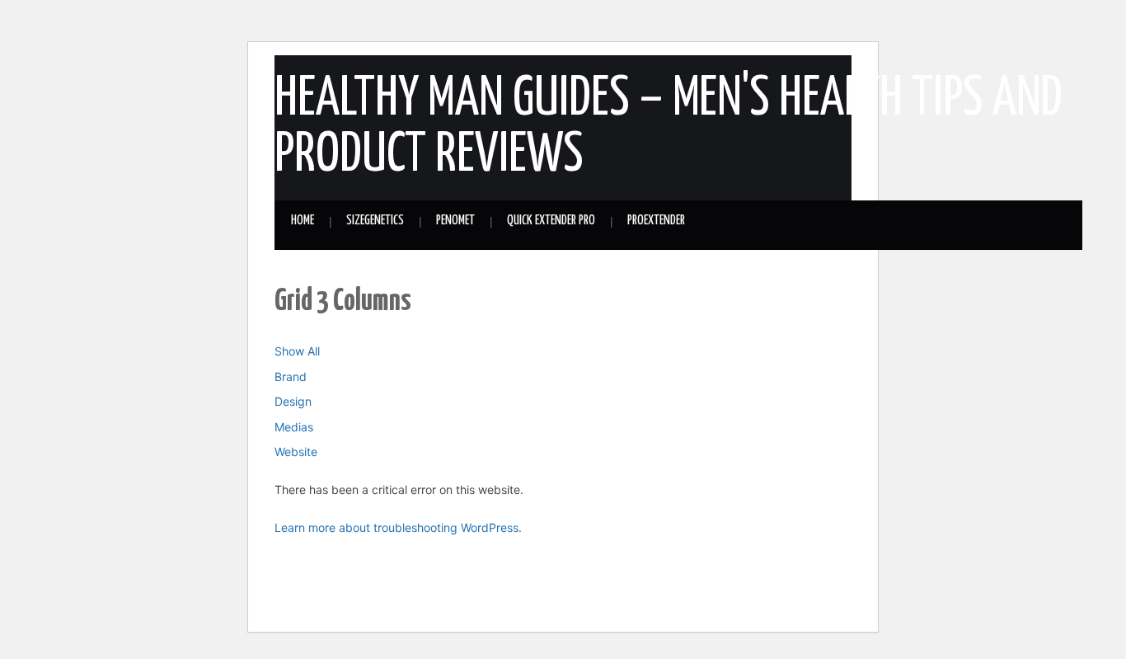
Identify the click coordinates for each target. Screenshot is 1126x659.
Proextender (656, 220)
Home (302, 220)
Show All (297, 351)
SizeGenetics (375, 220)
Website (295, 452)
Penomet (455, 220)
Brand (290, 377)
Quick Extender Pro (551, 220)
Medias (293, 427)
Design (293, 401)
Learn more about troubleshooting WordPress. (398, 527)
